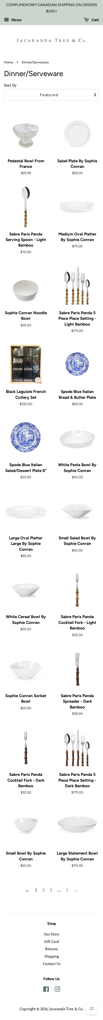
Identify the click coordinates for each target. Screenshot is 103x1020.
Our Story (51, 933)
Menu (16, 19)
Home (8, 62)
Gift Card (51, 941)
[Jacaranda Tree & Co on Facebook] (46, 990)
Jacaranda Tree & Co (66, 1008)
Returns (51, 948)
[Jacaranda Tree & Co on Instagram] (57, 990)
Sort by (10, 85)
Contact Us (51, 963)
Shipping (51, 956)
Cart (95, 20)
